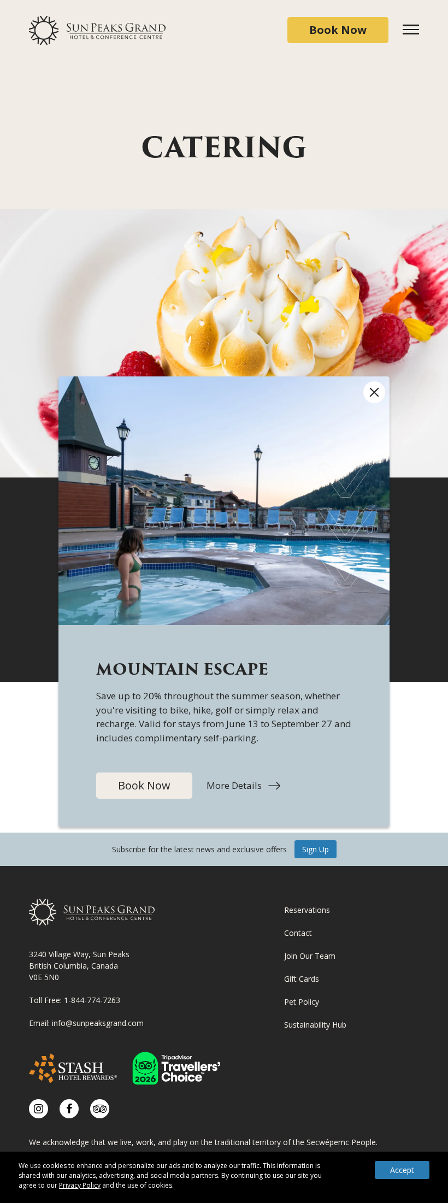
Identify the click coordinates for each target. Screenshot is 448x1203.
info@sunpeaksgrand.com (98, 1023)
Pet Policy (301, 1001)
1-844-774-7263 (92, 1000)
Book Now (144, 785)
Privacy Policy (80, 1185)
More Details (243, 786)
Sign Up (315, 849)
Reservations (307, 910)
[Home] (97, 30)
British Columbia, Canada (73, 965)
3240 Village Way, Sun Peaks (79, 954)
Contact (298, 933)
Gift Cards (301, 979)
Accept (402, 1170)
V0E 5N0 (44, 977)
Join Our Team (309, 956)
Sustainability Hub (315, 1024)
